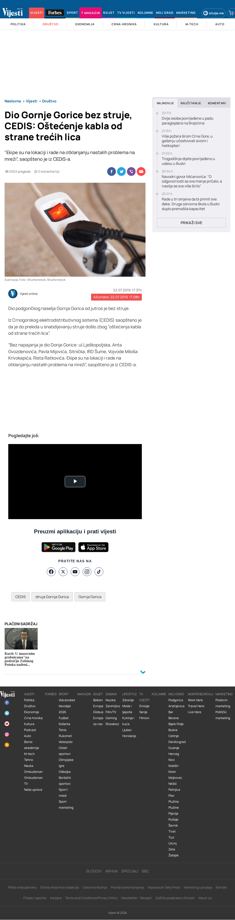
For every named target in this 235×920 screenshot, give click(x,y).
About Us (205, 898)
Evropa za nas (98, 721)
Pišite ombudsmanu (22, 887)
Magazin (84, 694)
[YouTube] (75, 571)
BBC (145, 871)
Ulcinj (172, 843)
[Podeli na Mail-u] (141, 171)
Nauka (28, 766)
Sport (64, 694)
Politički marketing (222, 715)
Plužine (173, 801)
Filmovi (144, 718)
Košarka (64, 724)
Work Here (195, 700)
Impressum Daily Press (164, 887)
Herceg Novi (173, 757)
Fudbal (63, 718)
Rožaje (173, 819)
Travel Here (196, 706)
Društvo (29, 706)
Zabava (111, 694)
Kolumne (159, 694)
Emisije (144, 706)
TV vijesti (144, 697)
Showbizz (112, 724)
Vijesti (29, 694)
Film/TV (111, 712)
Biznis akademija (31, 745)
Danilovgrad (177, 742)
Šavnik (173, 825)
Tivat (172, 831)
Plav (171, 795)
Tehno (28, 760)
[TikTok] (99, 571)
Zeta (171, 849)
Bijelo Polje (176, 724)
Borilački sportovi (65, 781)
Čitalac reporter (35, 898)
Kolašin (173, 766)
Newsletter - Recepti (136, 898)
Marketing (224, 694)
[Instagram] (87, 571)
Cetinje (173, 736)
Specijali (129, 871)
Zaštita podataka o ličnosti (175, 898)
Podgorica (175, 700)
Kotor (172, 772)
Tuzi (171, 837)
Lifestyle (129, 694)
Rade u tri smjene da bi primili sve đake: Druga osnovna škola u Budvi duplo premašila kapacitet (191, 204)
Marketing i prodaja (198, 887)
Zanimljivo (113, 706)
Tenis (62, 730)
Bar (170, 712)
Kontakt (221, 887)
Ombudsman (33, 772)
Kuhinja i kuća (128, 721)
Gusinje (173, 748)
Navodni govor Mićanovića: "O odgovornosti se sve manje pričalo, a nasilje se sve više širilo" (192, 181)
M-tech (29, 754)
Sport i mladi (63, 793)
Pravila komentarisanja (127, 887)
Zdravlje (128, 700)
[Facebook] (51, 571)
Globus (98, 712)
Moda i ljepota (127, 709)
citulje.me (216, 13)
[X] (63, 571)
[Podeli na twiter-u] (121, 171)
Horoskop (129, 736)
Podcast (30, 730)
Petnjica (174, 790)
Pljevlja (173, 813)
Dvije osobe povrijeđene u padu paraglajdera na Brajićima (187, 121)
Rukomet (65, 736)
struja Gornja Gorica (52, 596)
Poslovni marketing (222, 703)
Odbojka (65, 772)
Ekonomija (31, 712)
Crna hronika (33, 718)
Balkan (98, 700)
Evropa (98, 706)
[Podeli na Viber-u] (131, 171)
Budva (172, 730)
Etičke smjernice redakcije (59, 887)
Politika (29, 700)
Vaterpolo (66, 742)
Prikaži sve (191, 222)
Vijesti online (29, 294)
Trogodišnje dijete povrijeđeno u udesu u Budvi (188, 161)
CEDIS (20, 596)
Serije (143, 712)
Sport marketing (66, 804)
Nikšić (172, 784)
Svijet (98, 694)
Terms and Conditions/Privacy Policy (91, 898)
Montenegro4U (200, 694)
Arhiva (111, 871)
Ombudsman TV (33, 781)
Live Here (194, 712)
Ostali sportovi (64, 751)
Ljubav (127, 730)
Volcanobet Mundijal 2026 (67, 706)
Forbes (50, 694)
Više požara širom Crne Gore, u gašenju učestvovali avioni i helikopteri (187, 141)
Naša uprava (33, 790)
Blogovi (94, 871)
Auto (27, 736)
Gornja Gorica (89, 596)
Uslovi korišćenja (95, 887)
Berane (173, 718)
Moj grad (176, 694)
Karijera (56, 898)
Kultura (29, 724)
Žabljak (173, 855)
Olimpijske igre (66, 763)
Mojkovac (175, 778)
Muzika (111, 700)
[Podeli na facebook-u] (111, 171)
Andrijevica (176, 706)
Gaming (111, 718)
